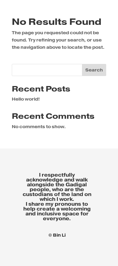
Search (94, 70)
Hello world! (26, 99)
